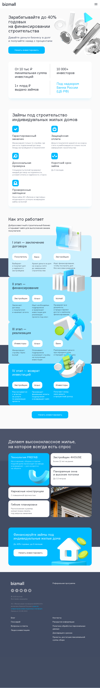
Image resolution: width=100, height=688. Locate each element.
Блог (13, 618)
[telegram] (12, 590)
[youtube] (21, 590)
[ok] (25, 590)
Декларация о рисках (62, 633)
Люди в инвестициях (20, 630)
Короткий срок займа (61, 164)
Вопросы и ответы (19, 626)
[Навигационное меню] (96, 4)
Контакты (57, 618)
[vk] (16, 590)
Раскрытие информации (63, 622)
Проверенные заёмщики (21, 191)
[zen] (29, 590)
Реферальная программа (64, 583)
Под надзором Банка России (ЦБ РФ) (68, 87)
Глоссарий (15, 622)
